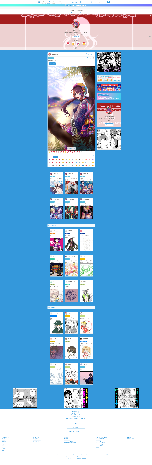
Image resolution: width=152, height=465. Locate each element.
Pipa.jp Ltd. (84, 458)
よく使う (50, 157)
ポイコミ (97, 447)
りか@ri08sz (76, 30)
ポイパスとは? (36, 441)
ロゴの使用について (100, 445)
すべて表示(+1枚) (71, 148)
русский (3, 448)
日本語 (3, 450)
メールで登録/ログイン (77, 431)
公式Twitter (98, 440)
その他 (65, 157)
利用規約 (66, 438)
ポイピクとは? (36, 438)
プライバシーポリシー (69, 441)
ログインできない (99, 444)
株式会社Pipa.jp (130, 438)
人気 (55, 157)
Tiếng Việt (4, 441)
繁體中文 (3, 445)
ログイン (76, 424)
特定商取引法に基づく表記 (70, 442)
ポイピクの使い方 (37, 440)
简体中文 (3, 444)
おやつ (60, 157)
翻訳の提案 (7, 437)
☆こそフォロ (76, 37)
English (3, 438)
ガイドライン (67, 440)
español (3, 440)
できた (51, 58)
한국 (2, 442)
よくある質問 (98, 441)
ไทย (2, 447)
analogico (79, 458)
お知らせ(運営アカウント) (101, 438)
